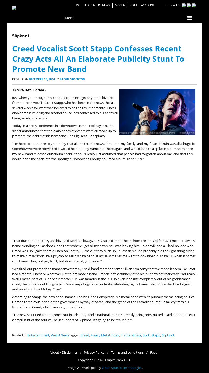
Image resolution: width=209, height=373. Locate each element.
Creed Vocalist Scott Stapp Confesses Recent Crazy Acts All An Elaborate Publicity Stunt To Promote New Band (98, 58)
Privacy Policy (94, 352)
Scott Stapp (151, 335)
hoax (115, 335)
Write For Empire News (93, 5)
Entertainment (38, 335)
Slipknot (168, 335)
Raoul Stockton (72, 79)
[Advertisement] (104, 200)
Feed (154, 352)
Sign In (120, 5)
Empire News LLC (118, 360)
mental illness (131, 335)
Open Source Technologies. (122, 368)
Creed (84, 335)
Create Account (142, 5)
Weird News (60, 335)
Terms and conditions (127, 352)
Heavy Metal (100, 335)
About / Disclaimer (63, 352)
